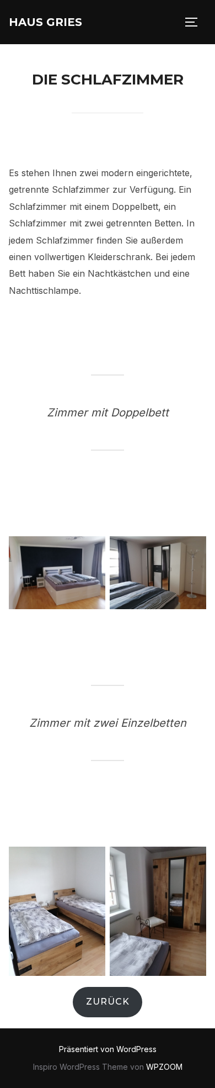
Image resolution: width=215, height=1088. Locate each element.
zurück (108, 1001)
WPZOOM (164, 1066)
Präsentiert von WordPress (108, 1049)
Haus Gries (45, 22)
